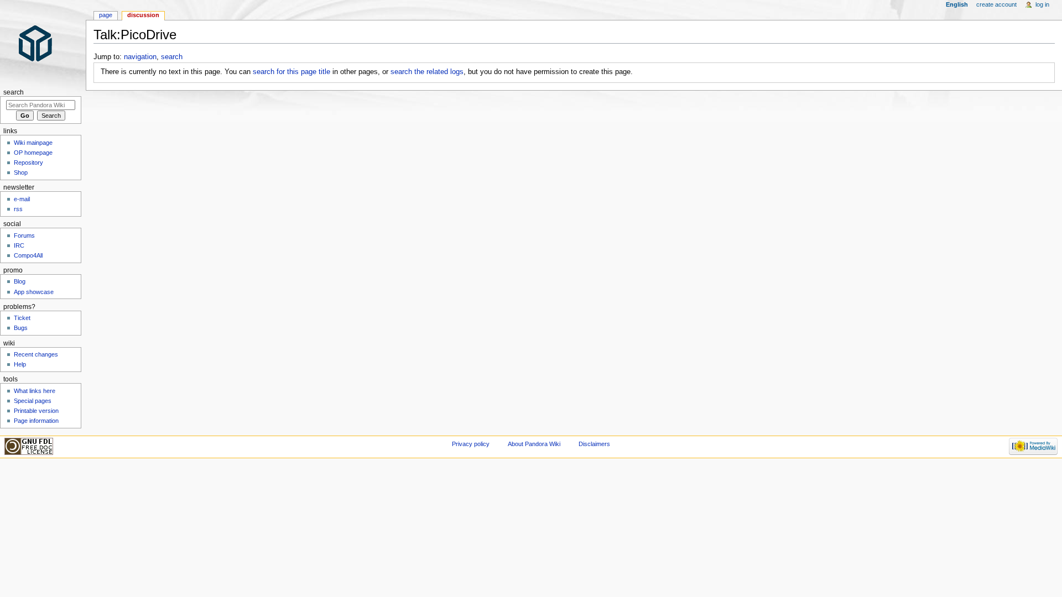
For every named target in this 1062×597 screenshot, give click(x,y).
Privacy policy (471, 444)
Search (13, 92)
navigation (140, 57)
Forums (24, 235)
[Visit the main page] (43, 43)
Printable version (36, 410)
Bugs (21, 327)
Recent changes (36, 354)
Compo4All (28, 255)
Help (20, 364)
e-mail (22, 199)
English (957, 4)
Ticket (22, 318)
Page (105, 15)
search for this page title (291, 72)
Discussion (143, 15)
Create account (996, 4)
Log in (1042, 4)
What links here (34, 390)
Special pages (32, 400)
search (172, 57)
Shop (21, 172)
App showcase (34, 292)
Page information (36, 420)
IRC (19, 245)
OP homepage (33, 152)
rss (18, 209)
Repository (28, 162)
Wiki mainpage (33, 142)
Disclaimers (594, 444)
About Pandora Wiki (534, 444)
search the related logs (427, 72)
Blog (19, 281)
